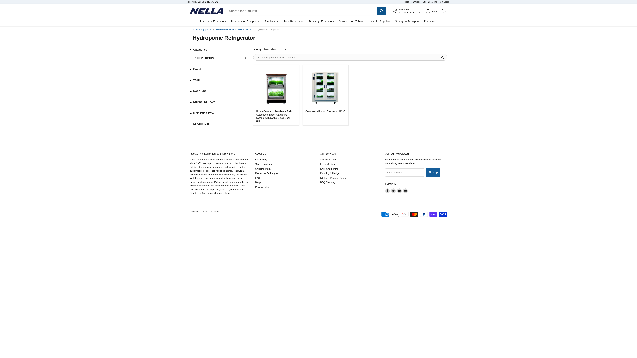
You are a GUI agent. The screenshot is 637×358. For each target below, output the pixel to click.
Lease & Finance (329, 164)
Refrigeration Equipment (245, 21)
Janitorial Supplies (379, 21)
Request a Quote (412, 2)
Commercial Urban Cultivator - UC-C (325, 111)
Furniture (429, 21)
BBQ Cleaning (327, 182)
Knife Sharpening (329, 168)
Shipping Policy (263, 168)
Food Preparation (293, 21)
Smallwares (272, 21)
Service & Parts (328, 159)
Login (434, 11)
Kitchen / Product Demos (333, 178)
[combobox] (302, 11)
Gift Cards (444, 2)
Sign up (433, 172)
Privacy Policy (262, 187)
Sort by (257, 49)
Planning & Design (330, 173)
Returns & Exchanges (266, 173)
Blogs (258, 182)
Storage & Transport (407, 21)
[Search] (381, 11)
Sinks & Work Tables (351, 21)
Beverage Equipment (321, 21)
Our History (261, 159)
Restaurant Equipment (213, 21)
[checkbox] (220, 58)
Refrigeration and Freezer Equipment (233, 30)
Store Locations (430, 2)
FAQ (257, 178)
